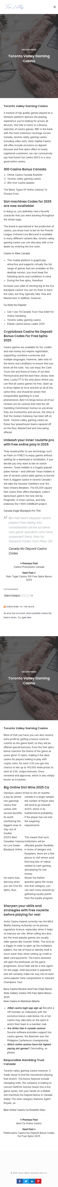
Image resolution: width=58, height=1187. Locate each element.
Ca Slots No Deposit (15, 305)
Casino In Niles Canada (17, 253)
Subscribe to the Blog (20, 606)
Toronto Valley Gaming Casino (29, 58)
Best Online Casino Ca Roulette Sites (24, 1110)
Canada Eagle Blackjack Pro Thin (22, 510)
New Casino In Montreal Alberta (22, 1001)
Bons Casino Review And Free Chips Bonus (28, 989)
